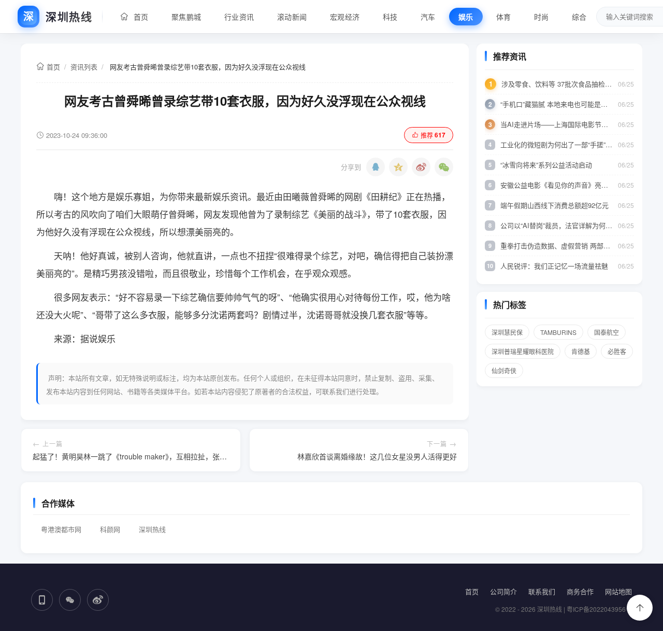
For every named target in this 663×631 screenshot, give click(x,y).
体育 (503, 16)
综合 (579, 16)
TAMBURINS (558, 332)
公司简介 (503, 591)
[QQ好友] (375, 167)
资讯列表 (83, 67)
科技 (390, 16)
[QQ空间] (398, 167)
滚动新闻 (292, 16)
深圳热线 (152, 529)
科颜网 (110, 529)
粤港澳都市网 (61, 529)
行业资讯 (239, 16)
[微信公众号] (70, 600)
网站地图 (618, 591)
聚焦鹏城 (186, 16)
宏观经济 (345, 16)
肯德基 (580, 351)
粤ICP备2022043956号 (599, 609)
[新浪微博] (421, 167)
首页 (139, 16)
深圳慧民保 (507, 332)
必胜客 (617, 351)
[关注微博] (98, 600)
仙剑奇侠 (504, 370)
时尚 (541, 16)
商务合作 (580, 591)
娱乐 (465, 16)
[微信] (444, 167)
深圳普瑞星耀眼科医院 (523, 351)
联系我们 (541, 591)
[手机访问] (42, 600)
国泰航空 (606, 332)
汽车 (428, 16)
